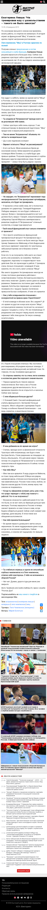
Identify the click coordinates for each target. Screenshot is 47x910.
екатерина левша (26, 602)
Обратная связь (8, 891)
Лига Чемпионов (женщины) (22, 607)
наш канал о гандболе (28, 594)
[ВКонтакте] (41, 605)
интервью (5, 604)
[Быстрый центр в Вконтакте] (25, 897)
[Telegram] (41, 610)
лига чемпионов (18, 604)
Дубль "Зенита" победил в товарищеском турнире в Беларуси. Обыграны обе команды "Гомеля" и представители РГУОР (23, 852)
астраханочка (11, 602)
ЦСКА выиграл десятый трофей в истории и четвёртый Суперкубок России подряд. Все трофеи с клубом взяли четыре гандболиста (24, 828)
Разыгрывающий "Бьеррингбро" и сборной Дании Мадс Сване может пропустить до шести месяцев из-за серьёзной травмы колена (24, 787)
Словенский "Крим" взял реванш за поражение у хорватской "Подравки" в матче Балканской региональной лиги (25, 864)
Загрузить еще (23, 871)
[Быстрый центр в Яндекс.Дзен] (18, 897)
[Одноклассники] (41, 607)
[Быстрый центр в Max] (28, 897)
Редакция (6, 886)
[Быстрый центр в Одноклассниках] (31, 897)
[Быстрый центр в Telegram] (21, 897)
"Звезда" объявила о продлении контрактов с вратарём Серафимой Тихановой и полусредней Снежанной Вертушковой (24, 793)
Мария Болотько (16, 611)
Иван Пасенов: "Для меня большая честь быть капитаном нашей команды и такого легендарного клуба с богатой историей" (25, 822)
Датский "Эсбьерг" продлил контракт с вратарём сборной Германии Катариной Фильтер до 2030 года (25, 817)
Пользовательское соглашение (15, 883)
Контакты (6, 888)
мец (28, 604)
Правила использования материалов (17, 894)
